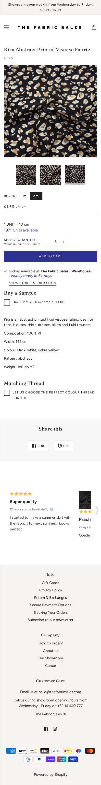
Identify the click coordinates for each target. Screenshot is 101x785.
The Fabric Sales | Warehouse (65, 271)
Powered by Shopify (50, 774)
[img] (46, 728)
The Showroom (50, 658)
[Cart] (95, 27)
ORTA (8, 58)
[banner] (49, 27)
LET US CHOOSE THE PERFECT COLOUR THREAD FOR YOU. (54, 395)
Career (50, 665)
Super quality (23, 501)
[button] (97, 509)
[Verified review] (52, 509)
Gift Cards (50, 583)
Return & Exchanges (50, 597)
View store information (32, 283)
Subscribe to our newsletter (50, 620)
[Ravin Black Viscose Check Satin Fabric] (88, 500)
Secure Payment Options (50, 605)
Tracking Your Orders (51, 612)
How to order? (50, 643)
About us (50, 651)
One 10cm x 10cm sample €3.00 (38, 302)
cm (36, 196)
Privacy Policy (50, 590)
